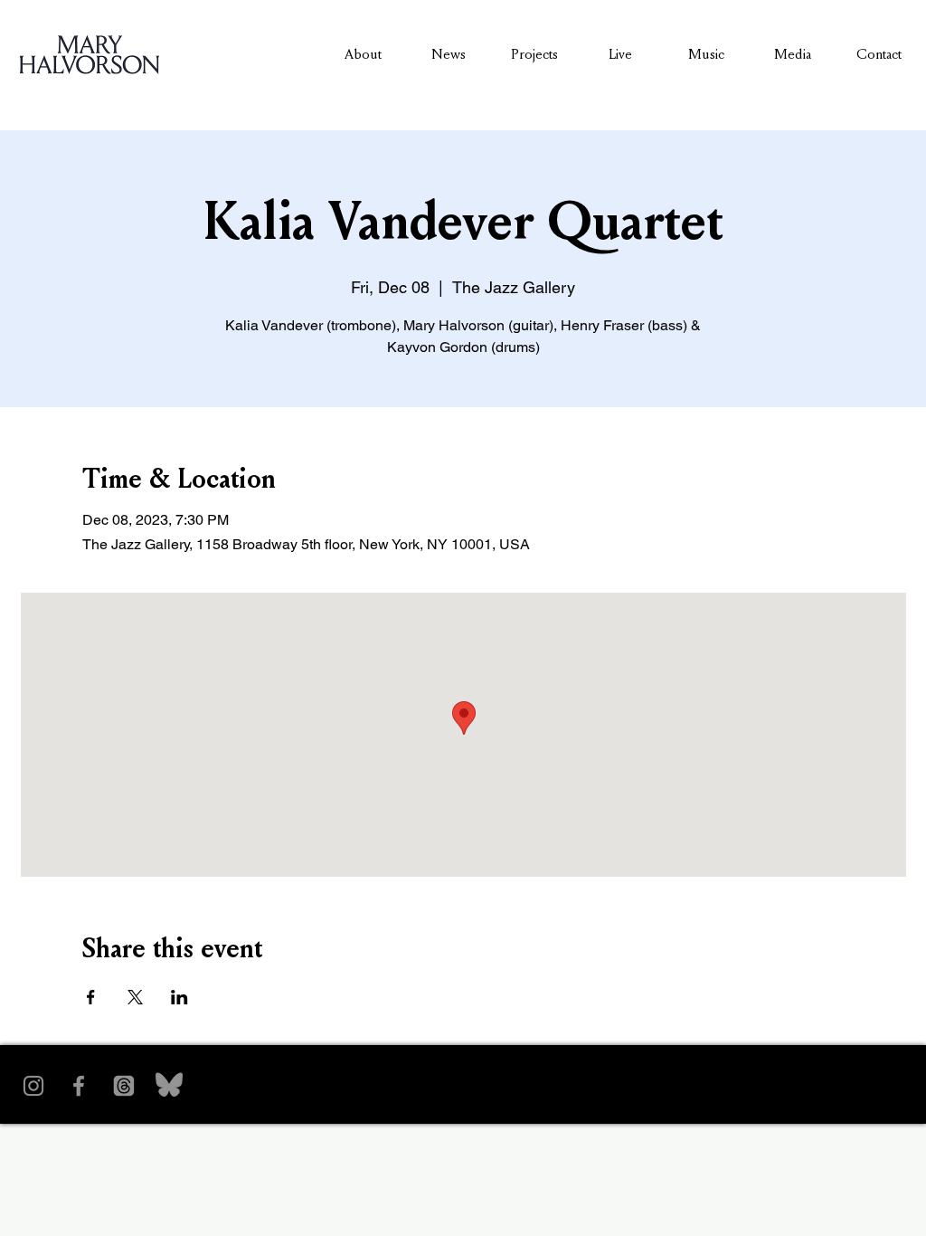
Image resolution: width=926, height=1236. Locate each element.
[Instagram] (33, 1085)
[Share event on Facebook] (90, 997)
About (363, 53)
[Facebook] (78, 1085)
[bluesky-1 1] (169, 1085)
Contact (879, 53)
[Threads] (123, 1085)
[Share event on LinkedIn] (179, 997)
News (448, 53)
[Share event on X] (135, 997)
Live (620, 53)
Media (792, 53)
